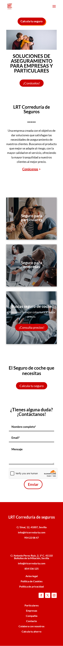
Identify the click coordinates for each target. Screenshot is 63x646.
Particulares (32, 605)
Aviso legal (32, 576)
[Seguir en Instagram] (54, 595)
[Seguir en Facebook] (41, 595)
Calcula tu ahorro (31, 631)
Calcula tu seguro (31, 21)
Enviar (33, 484)
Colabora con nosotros (31, 626)
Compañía (31, 615)
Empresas (31, 610)
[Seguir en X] (47, 595)
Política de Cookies (31, 581)
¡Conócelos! (31, 83)
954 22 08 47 (31, 537)
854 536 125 (32, 568)
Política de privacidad (31, 586)
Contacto (31, 621)
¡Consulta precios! (31, 327)
